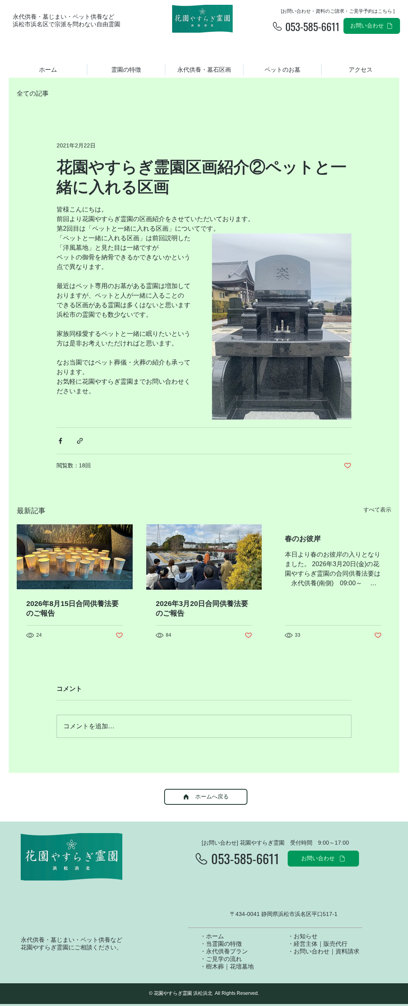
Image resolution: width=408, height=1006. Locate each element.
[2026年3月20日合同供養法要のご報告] (204, 557)
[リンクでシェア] (80, 441)
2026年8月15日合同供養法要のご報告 (72, 608)
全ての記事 (33, 93)
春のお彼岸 (303, 539)
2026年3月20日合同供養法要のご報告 (202, 608)
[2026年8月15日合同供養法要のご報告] (75, 556)
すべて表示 (377, 509)
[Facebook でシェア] (60, 441)
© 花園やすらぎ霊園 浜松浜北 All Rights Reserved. (204, 993)
